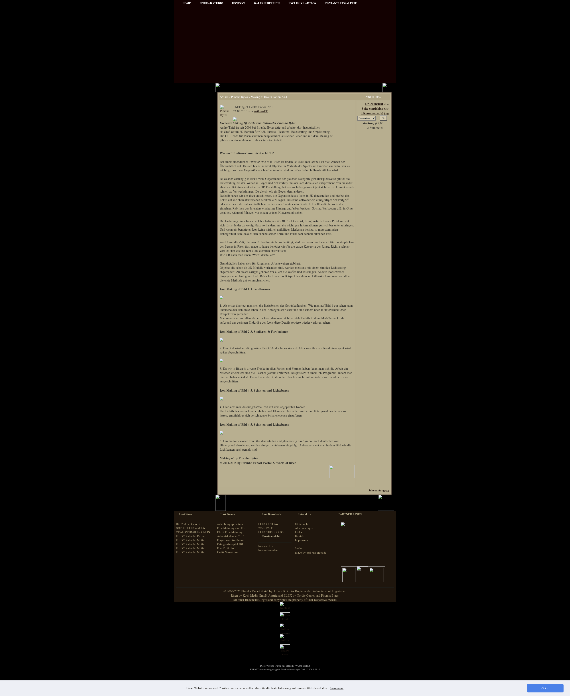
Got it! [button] (545, 688)
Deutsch (184, 315)
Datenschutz (187, 135)
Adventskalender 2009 (193, 266)
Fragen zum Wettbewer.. (231, 540)
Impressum (186, 129)
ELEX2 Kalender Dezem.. (191, 536)
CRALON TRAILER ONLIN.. (193, 532)
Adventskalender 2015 (193, 284)
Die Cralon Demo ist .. (189, 524)
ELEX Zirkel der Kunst (193, 248)
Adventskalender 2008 (193, 260)
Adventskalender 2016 (193, 290)
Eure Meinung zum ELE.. (232, 528)
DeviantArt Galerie (341, 3)
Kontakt (300, 536)
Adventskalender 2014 (193, 278)
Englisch (184, 319)
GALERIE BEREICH (267, 3)
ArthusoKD (261, 111)
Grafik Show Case (227, 552)
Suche (298, 548)
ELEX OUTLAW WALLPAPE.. (268, 526)
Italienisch (185, 328)
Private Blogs (187, 167)
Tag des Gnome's (190, 230)
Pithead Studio (211, 3)
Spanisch (184, 340)
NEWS (184, 99)
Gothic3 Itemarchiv (191, 236)
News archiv (265, 546)
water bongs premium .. (231, 524)
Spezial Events (188, 173)
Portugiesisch (187, 332)
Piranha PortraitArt (191, 197)
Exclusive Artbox (302, 3)
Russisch (184, 336)
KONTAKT (238, 3)
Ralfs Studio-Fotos (190, 191)
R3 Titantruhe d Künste (194, 254)
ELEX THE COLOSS (270, 532)
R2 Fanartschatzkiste (192, 242)
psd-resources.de (316, 552)
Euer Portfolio (225, 548)
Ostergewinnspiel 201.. (231, 544)
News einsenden (268, 550)
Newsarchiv (186, 123)
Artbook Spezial (189, 179)
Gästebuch (301, 524)
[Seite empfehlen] (386, 109)
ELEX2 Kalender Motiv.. (191, 540)
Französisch (186, 323)
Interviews (186, 161)
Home (187, 3)
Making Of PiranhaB (192, 185)
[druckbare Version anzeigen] (386, 104)
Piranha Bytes (239, 97)
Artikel (184, 111)
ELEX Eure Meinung (229, 532)
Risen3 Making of (190, 224)
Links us (185, 117)
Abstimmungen (304, 528)
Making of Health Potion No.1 (269, 97)
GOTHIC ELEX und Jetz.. (191, 528)
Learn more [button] (336, 688)
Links (298, 532)
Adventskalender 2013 (193, 272)
